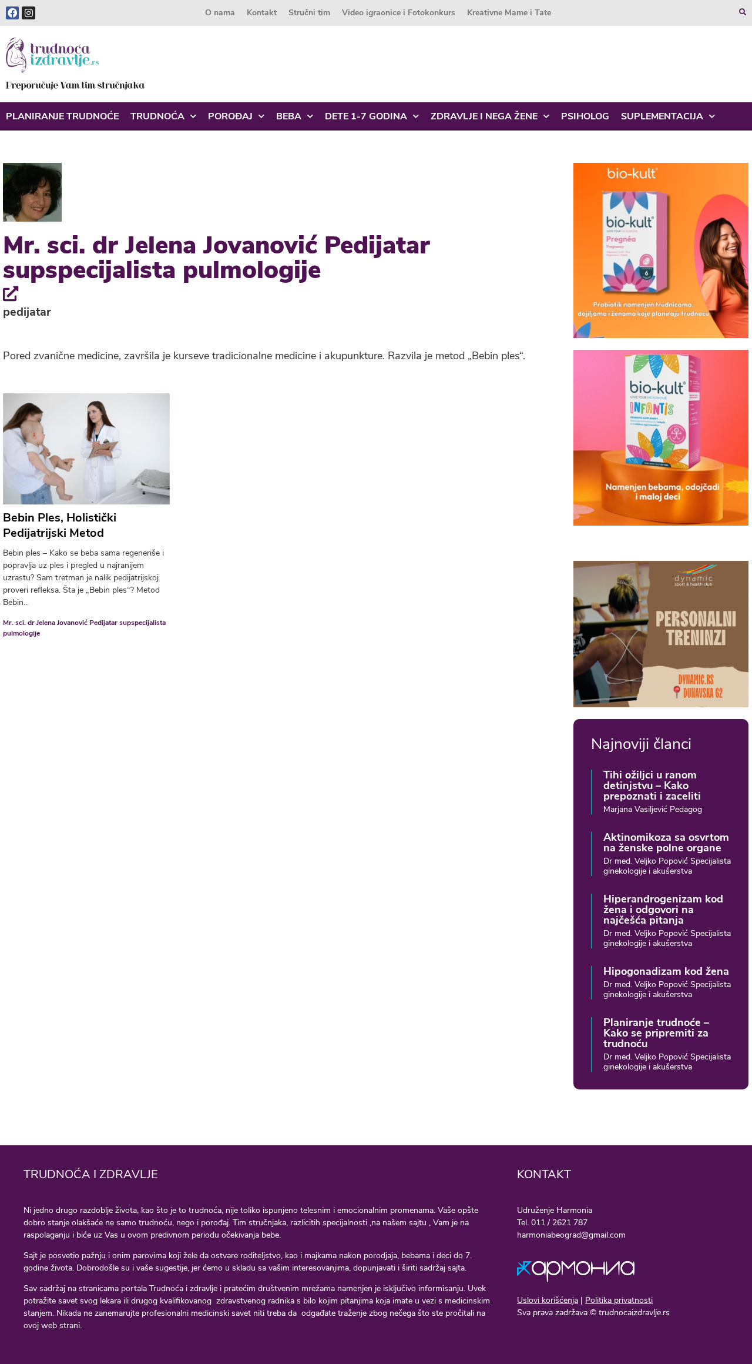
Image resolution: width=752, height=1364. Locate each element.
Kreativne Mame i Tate (509, 12)
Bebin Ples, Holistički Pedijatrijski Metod (59, 525)
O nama (220, 12)
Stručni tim (309, 12)
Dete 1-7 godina (366, 116)
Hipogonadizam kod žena (666, 971)
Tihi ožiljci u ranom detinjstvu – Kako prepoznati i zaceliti (652, 785)
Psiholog (585, 116)
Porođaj (230, 116)
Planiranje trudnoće (62, 116)
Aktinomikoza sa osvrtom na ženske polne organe (666, 842)
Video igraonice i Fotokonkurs (398, 12)
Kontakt (262, 12)
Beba (288, 116)
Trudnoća (157, 116)
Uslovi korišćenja (547, 1300)
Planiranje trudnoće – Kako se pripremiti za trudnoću (656, 1033)
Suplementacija (662, 116)
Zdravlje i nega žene (484, 116)
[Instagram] (28, 12)
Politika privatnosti (619, 1300)
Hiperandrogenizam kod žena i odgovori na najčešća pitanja (663, 909)
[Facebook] (12, 12)
